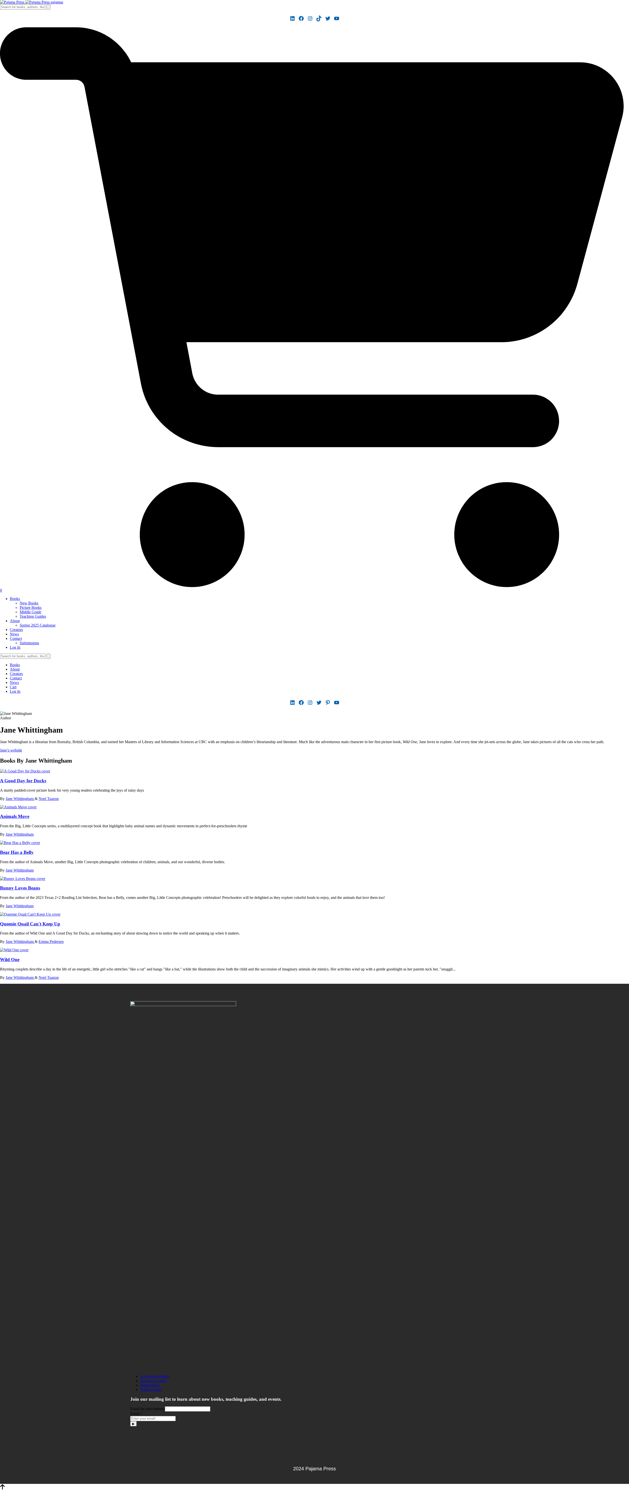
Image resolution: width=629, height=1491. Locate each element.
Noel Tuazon (49, 799)
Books (15, 599)
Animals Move (14, 816)
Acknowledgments (154, 1376)
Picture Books (31, 607)
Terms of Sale (150, 1389)
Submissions (29, 643)
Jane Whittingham (20, 799)
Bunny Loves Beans (20, 888)
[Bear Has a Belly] (20, 843)
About (15, 621)
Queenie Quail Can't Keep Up (30, 923)
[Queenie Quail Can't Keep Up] (30, 914)
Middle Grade (30, 612)
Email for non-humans (147, 1409)
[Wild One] (14, 950)
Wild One (9, 959)
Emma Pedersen (51, 941)
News (14, 634)
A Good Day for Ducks (23, 780)
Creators (16, 630)
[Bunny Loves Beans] (22, 878)
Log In (15, 647)
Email (136, 1414)
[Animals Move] (18, 807)
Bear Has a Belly (17, 852)
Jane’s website (11, 750)
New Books (29, 603)
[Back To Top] (2, 1489)
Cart (13, 687)
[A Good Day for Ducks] (25, 771)
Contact (16, 638)
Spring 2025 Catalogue (38, 625)
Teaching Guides (33, 616)
